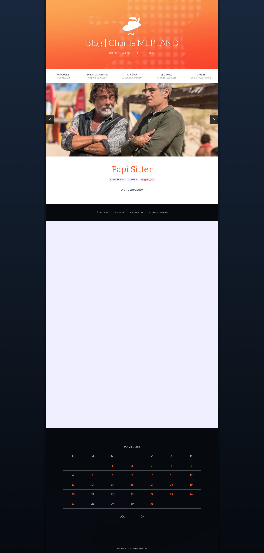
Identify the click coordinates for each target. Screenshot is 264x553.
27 (72, 503)
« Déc (121, 516)
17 (151, 484)
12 (191, 475)
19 (191, 484)
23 (132, 494)
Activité (119, 212)
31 (151, 503)
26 (191, 494)
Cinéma (132, 74)
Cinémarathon (158, 212)
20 (72, 494)
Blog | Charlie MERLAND (132, 42)
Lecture (166, 74)
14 (92, 484)
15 (112, 484)
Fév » (143, 516)
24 (151, 494)
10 (151, 475)
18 (171, 484)
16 (132, 484)
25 (171, 494)
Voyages (63, 74)
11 (171, 475)
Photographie (97, 74)
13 (72, 484)
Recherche (136, 212)
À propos (102, 212)
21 (92, 494)
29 (112, 503)
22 (112, 494)
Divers (200, 74)
